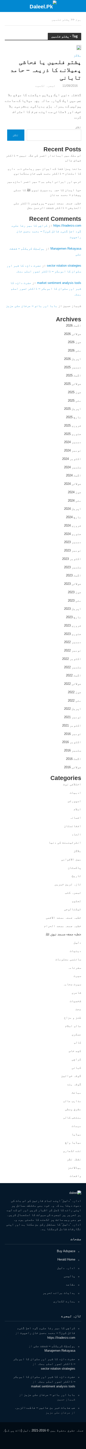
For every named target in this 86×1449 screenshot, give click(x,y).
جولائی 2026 (72, 334)
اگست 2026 (73, 325)
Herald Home (66, 1259)
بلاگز (77, 55)
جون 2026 (74, 342)
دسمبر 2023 (72, 542)
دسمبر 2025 (72, 367)
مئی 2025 (74, 400)
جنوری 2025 (72, 434)
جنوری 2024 (72, 534)
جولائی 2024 (72, 484)
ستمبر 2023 (72, 567)
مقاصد (70, 1284)
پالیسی (69, 1276)
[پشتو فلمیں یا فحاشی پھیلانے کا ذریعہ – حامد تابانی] (78, 47)
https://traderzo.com (67, 225)
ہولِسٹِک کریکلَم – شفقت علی (54, 1346)
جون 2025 (74, 392)
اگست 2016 (73, 759)
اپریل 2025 (72, 409)
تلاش (78, 127)
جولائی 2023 (72, 584)
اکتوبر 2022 (71, 659)
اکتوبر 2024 (71, 459)
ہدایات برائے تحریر (59, 1293)
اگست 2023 (73, 575)
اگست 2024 (73, 475)
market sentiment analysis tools (59, 283)
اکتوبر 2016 (71, 742)
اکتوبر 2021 (71, 725)
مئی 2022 (74, 700)
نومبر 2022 (72, 650)
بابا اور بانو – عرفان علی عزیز (31, 306)
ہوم (78, 19)
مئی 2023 (74, 600)
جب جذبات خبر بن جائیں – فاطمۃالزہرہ (44, 1407)
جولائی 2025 (72, 384)
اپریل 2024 (72, 508)
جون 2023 (74, 592)
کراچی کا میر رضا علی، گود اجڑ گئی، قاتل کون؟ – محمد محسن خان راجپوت (46, 231)
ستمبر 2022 (72, 667)
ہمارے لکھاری (64, 1301)
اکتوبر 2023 (71, 559)
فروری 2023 (72, 625)
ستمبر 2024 (72, 467)
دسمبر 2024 (72, 442)
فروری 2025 (72, 425)
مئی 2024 (74, 500)
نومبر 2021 (72, 717)
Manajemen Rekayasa (65, 248)
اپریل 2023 (72, 608)
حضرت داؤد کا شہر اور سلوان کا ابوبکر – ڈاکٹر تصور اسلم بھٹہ (45, 288)
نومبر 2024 (72, 450)
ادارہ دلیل (66, 1268)
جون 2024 (74, 492)
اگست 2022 (73, 675)
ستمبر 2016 (72, 750)
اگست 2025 (73, 375)
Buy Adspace (66, 1251)
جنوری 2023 (72, 634)
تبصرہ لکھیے (45, 86)
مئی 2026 (74, 350)
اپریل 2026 (72, 359)
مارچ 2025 (73, 417)
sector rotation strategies (64, 265)
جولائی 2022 (72, 684)
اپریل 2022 (72, 708)
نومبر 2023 (72, 550)
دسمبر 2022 (72, 642)
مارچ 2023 (73, 617)
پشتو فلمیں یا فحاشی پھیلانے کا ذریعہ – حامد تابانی (45, 70)
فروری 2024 (72, 525)
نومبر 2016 (72, 734)
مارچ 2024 (73, 517)
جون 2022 (74, 692)
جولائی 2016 (72, 767)
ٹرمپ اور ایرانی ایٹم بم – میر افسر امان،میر (44, 181)
